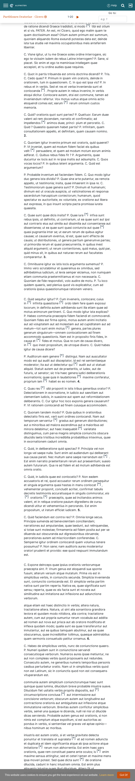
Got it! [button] (124, 775)
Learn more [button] (106, 775)
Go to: (112, 13)
